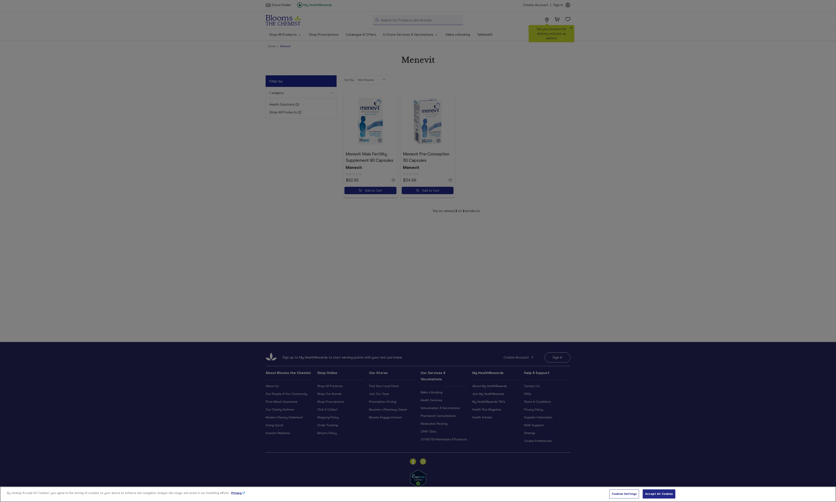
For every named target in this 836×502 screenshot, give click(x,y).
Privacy (236, 493)
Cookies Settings (624, 493)
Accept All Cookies (659, 493)
